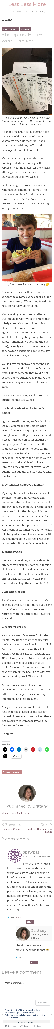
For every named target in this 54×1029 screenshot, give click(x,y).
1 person (19, 917)
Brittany (25, 29)
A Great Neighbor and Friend (40, 827)
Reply (30, 922)
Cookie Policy (14, 1017)
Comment (42, 1003)
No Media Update (11, 826)
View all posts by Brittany (15, 813)
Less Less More (27, 4)
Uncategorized (13, 772)
